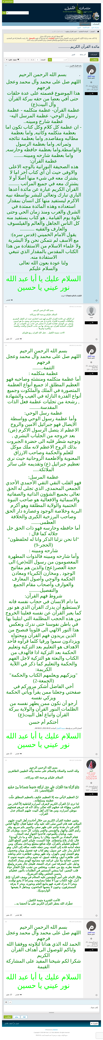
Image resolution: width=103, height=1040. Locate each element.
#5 (6, 921)
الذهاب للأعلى (8, 1023)
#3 (6, 345)
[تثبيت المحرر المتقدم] (10, 1002)
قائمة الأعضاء (86, 27)
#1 (6, 65)
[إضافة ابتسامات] (6, 1002)
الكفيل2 (95, 1023)
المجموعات (85, 24)
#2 (6, 306)
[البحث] (4, 12)
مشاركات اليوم (95, 27)
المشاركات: (94, 89)
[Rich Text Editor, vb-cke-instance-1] (51, 1008)
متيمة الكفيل (61, 728)
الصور (73, 54)
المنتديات (96, 24)
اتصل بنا (16, 1023)
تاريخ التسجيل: (93, 86)
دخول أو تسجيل (9, 1)
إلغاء (24, 1017)
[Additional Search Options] (7, 12)
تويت (90, 93)
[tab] (93, 54)
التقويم (79, 27)
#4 (6, 760)
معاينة (16, 1017)
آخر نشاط (83, 54)
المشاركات (94, 54)
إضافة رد (8, 1017)
